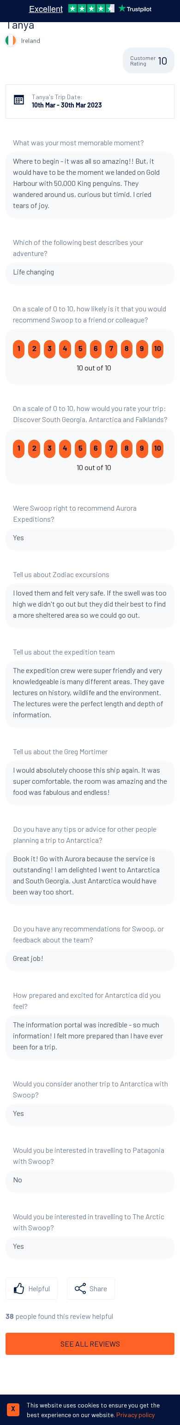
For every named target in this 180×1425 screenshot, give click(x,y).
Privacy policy (135, 1415)
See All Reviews (90, 1343)
